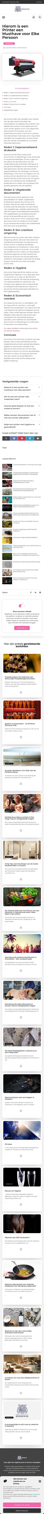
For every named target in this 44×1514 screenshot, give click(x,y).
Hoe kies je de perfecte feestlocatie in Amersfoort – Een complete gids (20, 958)
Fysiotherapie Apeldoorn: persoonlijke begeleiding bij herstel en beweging (25, 473)
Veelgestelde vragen (11, 110)
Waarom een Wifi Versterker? (17, 1238)
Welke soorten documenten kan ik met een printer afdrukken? (22, 416)
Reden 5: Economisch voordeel (15, 104)
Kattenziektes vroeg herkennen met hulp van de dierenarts (27, 497)
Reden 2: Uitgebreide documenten (16, 95)
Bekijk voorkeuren (22, 1510)
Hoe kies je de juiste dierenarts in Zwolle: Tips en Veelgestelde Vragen (20, 1005)
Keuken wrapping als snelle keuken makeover (25, 530)
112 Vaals (8, 1144)
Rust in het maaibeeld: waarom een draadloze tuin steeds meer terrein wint (26, 554)
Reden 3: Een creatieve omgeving (16, 98)
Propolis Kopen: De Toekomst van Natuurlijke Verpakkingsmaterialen (20, 678)
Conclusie (7, 107)
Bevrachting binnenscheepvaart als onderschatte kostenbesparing (25, 489)
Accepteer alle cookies (22, 1505)
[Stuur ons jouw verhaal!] (22, 605)
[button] (40, 1481)
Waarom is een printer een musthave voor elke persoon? (22, 388)
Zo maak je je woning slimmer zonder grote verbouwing (25, 570)
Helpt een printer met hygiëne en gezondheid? (22, 425)
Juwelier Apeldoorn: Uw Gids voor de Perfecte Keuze (20, 771)
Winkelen (9, 43)
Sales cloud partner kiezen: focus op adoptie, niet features (25, 578)
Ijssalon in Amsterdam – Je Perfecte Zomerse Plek (20, 724)
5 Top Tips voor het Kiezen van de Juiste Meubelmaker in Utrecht (21, 864)
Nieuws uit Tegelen (13, 1191)
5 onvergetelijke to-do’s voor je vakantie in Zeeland (21, 1425)
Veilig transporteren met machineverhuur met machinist (27, 546)
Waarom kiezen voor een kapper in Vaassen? (19, 1098)
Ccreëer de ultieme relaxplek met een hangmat (25, 522)
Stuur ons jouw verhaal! (22, 611)
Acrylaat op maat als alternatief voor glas (26, 562)
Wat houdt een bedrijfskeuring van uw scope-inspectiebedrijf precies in (26, 506)
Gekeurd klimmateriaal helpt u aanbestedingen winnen (23, 481)
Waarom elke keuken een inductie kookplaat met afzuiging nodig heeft (20, 1285)
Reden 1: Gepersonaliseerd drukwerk (16, 93)
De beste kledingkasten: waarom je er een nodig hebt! (21, 1051)
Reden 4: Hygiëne (10, 101)
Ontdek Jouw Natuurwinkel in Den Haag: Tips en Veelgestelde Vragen (19, 818)
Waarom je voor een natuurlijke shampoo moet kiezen (18, 1332)
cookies (35, 1494)
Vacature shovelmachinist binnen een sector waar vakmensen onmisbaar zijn (26, 514)
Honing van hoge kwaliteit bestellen (25, 537)
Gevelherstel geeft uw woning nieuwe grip (27, 464)
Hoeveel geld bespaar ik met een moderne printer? (22, 407)
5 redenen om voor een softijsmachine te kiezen (22, 1378)
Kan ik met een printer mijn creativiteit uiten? (22, 398)
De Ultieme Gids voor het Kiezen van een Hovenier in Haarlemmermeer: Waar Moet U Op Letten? (22, 912)
